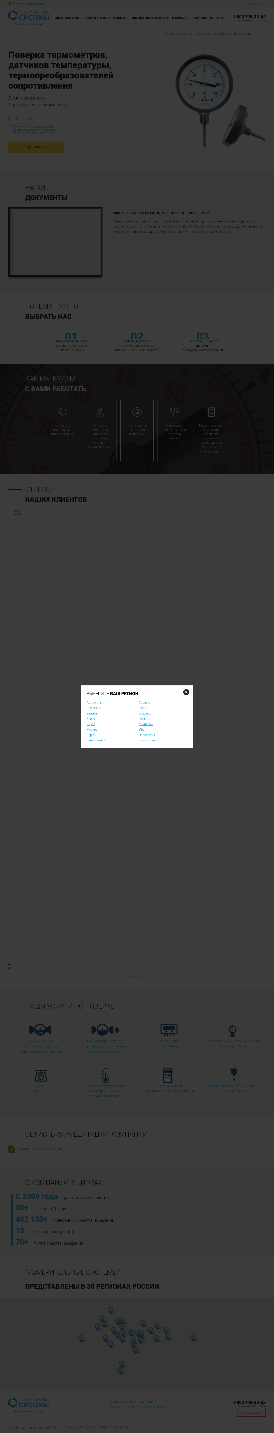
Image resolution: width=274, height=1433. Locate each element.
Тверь (143, 708)
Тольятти (145, 713)
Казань (92, 719)
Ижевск (92, 713)
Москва (92, 729)
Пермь (91, 735)
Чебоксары (147, 735)
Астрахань (94, 702)
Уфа (141, 729)
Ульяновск (146, 724)
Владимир (93, 708)
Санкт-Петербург (98, 740)
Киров (91, 724)
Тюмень (144, 719)
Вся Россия (147, 740)
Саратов (145, 702)
